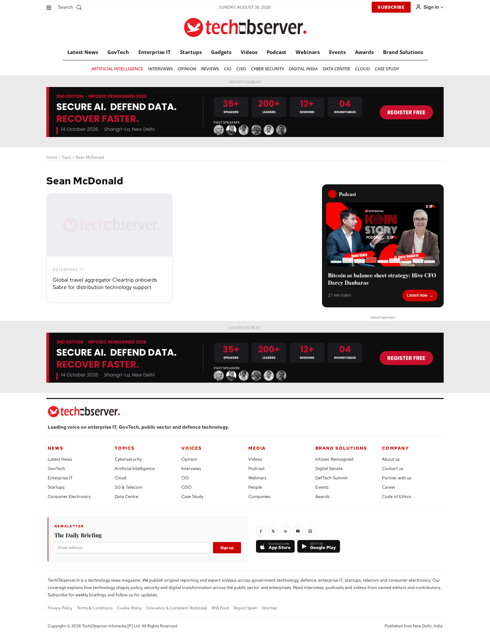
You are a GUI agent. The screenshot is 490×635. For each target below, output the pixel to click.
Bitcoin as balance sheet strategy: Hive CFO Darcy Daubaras (382, 279)
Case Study (192, 496)
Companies (259, 496)
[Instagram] (310, 531)
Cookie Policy (129, 608)
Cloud (120, 478)
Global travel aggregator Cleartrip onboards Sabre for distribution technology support (105, 283)
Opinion (189, 459)
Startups (56, 487)
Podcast (256, 468)
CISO (186, 487)
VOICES (191, 448)
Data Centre (126, 496)
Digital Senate (329, 468)
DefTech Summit (331, 478)
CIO (185, 478)
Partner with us (396, 478)
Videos (255, 459)
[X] (273, 531)
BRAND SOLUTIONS (341, 448)
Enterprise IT (68, 270)
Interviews (191, 468)
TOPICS (125, 448)
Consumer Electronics (69, 496)
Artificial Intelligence (135, 468)
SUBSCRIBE (391, 7)
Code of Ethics (396, 496)
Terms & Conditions (94, 608)
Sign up (227, 547)
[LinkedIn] (286, 531)
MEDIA (257, 448)
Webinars (257, 478)
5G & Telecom (128, 487)
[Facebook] (261, 531)
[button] (71, 7)
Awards (322, 496)
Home (51, 157)
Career (388, 487)
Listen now (417, 295)
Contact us (392, 468)
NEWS (55, 448)
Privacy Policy (60, 608)
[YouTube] (298, 531)
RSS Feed (220, 608)
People (255, 487)
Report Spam (245, 608)
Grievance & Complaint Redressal (176, 608)
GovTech (56, 468)
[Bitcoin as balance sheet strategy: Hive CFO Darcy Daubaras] (383, 234)
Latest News (60, 459)
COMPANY (395, 448)
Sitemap (269, 608)
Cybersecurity (128, 459)
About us (391, 459)
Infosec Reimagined (334, 459)
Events (322, 487)
